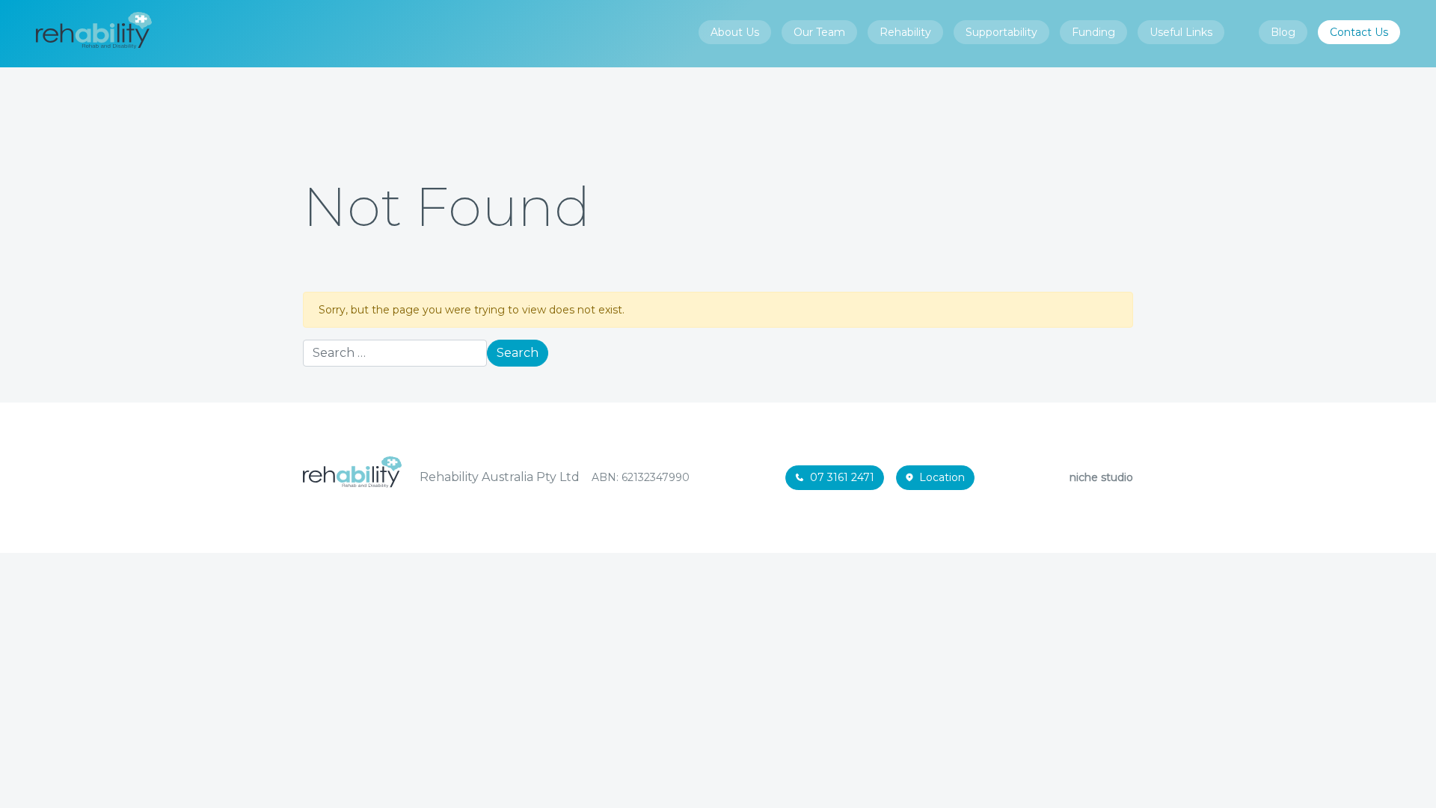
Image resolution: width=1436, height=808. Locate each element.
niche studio (1101, 477)
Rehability (905, 32)
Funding (1093, 32)
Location (942, 477)
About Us (735, 32)
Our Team (819, 32)
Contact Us (1359, 32)
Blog (1283, 32)
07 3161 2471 (842, 477)
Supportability (1001, 32)
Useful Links (1181, 32)
